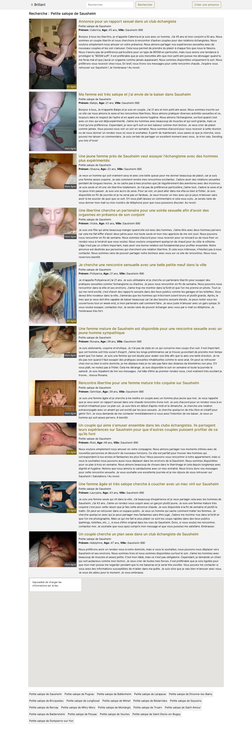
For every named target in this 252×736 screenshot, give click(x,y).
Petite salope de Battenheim (114, 694)
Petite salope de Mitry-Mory (78, 707)
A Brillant (38, 5)
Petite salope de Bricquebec (46, 700)
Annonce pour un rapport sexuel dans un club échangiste (127, 21)
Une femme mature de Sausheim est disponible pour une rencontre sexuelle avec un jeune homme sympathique (150, 330)
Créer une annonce (206, 4)
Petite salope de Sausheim (45, 694)
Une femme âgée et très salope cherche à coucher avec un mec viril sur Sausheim (149, 484)
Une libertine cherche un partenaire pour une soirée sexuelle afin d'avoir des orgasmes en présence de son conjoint (144, 212)
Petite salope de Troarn (148, 707)
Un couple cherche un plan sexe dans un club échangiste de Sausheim (139, 534)
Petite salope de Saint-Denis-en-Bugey (157, 714)
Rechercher (145, 4)
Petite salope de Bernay (43, 707)
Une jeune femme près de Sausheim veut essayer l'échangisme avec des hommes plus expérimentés (148, 158)
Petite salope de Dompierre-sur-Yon (51, 720)
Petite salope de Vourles (115, 714)
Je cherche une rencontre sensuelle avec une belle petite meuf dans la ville (142, 265)
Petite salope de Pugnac (79, 694)
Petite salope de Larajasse (150, 694)
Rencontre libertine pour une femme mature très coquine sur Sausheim (139, 383)
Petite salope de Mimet (116, 700)
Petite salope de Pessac (82, 714)
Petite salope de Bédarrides (150, 700)
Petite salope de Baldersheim (47, 714)
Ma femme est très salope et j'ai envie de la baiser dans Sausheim (135, 94)
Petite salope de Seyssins (185, 700)
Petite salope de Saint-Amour (183, 707)
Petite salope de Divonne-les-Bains (190, 694)
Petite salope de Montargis (114, 707)
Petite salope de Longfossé (83, 700)
